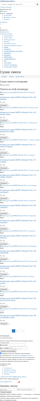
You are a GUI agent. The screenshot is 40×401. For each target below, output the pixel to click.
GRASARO (7, 55)
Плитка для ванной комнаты (13, 45)
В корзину (4, 105)
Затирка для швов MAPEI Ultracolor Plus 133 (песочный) (18, 267)
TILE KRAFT (8, 63)
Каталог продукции (10, 372)
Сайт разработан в (6, 382)
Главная (4, 76)
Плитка (11, 76)
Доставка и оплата (10, 17)
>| (23, 331)
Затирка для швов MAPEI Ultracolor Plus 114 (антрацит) (18, 191)
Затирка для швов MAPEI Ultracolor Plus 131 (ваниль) (18, 236)
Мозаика (6, 42)
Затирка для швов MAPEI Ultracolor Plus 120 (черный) (18, 206)
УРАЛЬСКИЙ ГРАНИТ (10, 67)
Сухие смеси (8, 38)
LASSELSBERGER (9, 59)
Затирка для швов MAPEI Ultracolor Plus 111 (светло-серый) (18, 145)
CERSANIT (7, 49)
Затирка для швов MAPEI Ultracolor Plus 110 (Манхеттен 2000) (18, 130)
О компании (8, 15)
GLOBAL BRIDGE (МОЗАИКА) (13, 51)
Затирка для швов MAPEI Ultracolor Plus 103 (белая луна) (18, 113)
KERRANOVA (8, 57)
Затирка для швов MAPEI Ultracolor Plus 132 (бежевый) (18, 252)
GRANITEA (7, 53)
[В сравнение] (9, 153)
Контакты (7, 19)
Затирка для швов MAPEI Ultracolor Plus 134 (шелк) (18, 282)
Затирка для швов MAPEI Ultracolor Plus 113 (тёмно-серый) (18, 176)
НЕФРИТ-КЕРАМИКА (10, 65)
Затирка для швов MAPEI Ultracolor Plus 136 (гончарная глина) (18, 316)
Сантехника (8, 34)
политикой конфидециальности (23, 355)
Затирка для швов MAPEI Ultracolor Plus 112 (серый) (18, 160)
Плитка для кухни (9, 40)
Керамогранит (8, 36)
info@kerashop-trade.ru (7, 1)
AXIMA (6, 47)
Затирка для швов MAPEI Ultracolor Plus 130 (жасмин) (18, 221)
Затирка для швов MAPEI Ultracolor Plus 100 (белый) (18, 98)
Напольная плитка (10, 43)
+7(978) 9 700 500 (5, 7)
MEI (5, 61)
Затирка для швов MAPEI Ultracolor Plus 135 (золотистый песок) (18, 299)
